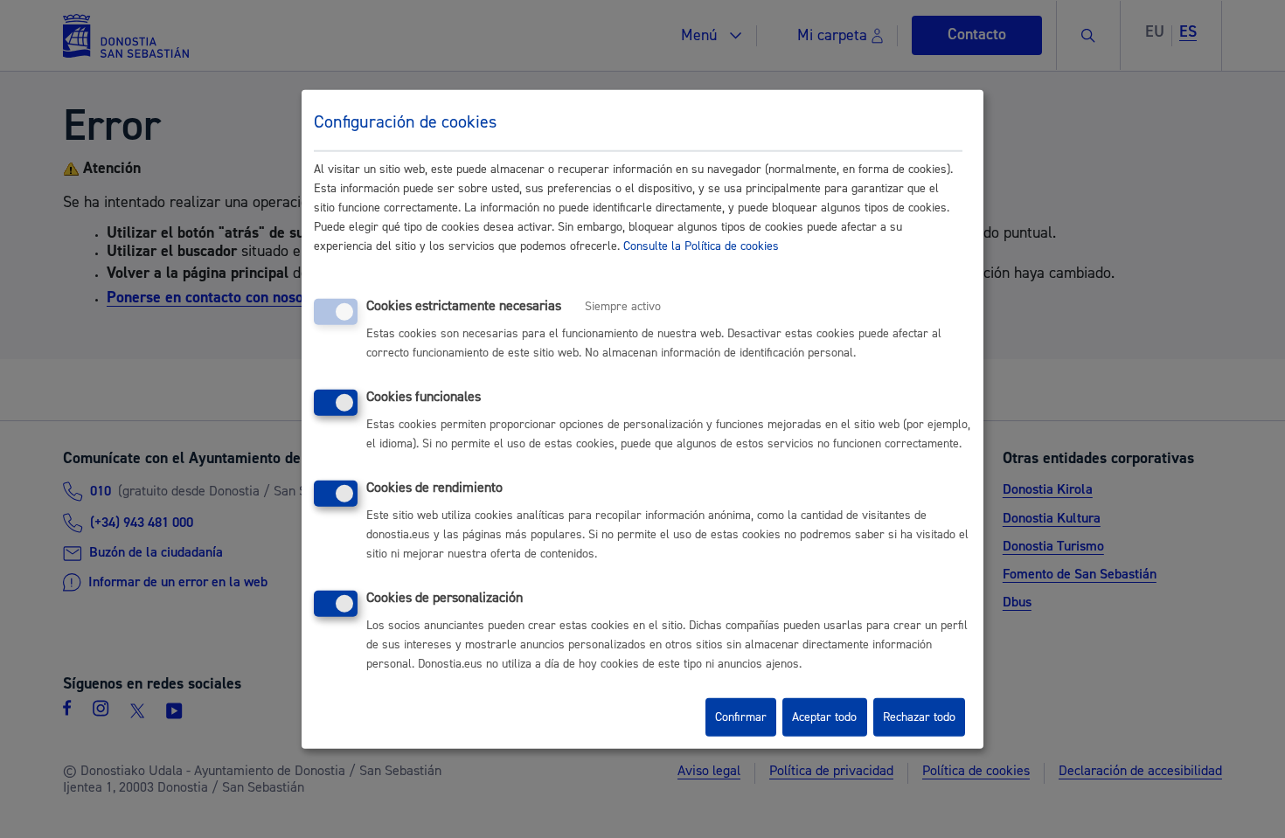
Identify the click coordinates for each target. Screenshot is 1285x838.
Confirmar (741, 717)
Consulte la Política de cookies (701, 246)
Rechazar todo (919, 717)
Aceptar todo (824, 717)
